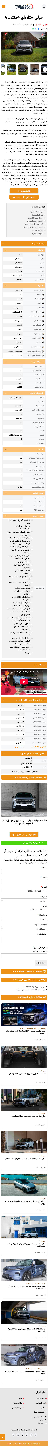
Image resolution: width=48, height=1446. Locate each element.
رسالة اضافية (42, 934)
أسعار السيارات (41, 1402)
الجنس (44, 906)
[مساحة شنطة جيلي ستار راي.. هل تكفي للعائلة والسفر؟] (24, 1057)
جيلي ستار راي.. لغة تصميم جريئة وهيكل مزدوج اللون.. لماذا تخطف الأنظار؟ (26, 1245)
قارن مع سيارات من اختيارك (26, 834)
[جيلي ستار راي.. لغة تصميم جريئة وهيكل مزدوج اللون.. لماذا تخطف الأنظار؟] (24, 1227)
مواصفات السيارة (36, 211)
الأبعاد (40, 250)
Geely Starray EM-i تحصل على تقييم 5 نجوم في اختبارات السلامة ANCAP (26, 1287)
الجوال (44, 887)
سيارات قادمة (41, 1398)
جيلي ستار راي (41, 24)
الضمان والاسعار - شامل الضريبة (33, 753)
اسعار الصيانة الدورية (35, 218)
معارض (43, 1407)
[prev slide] (3, 69)
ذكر (40, 909)
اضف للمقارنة (26, 191)
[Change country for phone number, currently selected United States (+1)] (44, 891)
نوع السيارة (42, 915)
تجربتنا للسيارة (37, 214)
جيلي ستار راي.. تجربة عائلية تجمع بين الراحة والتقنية (28, 1116)
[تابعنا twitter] (26, 1435)
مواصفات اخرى (38, 516)
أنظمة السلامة (38, 493)
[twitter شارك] (36, 29)
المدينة (43, 896)
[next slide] (45, 69)
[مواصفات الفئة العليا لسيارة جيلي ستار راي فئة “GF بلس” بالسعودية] (24, 1312)
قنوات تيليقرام (37, 233)
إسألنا (42, 1419)
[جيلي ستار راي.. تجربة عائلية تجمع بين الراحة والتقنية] (24, 1100)
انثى (32, 909)
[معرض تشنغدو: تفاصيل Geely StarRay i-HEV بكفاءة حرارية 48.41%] (24, 1014)
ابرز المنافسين (37, 230)
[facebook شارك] (38, 29)
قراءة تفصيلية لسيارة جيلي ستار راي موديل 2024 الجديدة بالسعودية (24, 821)
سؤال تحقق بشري (40, 947)
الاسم (44, 867)
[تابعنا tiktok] (13, 1435)
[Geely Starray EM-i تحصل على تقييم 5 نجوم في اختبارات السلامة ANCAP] (24, 1270)
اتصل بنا (41, 1423)
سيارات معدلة (18, 1402)
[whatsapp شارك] (33, 29)
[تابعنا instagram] (31, 1435)
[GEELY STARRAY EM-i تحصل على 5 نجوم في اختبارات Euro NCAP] (24, 1355)
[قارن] (2, 1437)
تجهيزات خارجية (37, 361)
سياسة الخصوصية (37, 1416)
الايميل (43, 877)
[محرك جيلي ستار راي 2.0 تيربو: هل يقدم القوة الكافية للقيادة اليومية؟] (24, 1185)
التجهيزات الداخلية (36, 393)
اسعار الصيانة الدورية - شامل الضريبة (31, 700)
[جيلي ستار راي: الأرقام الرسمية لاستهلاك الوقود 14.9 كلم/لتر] (24, 1142)
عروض (21, 1398)
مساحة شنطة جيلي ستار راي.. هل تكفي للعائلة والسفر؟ (27, 1073)
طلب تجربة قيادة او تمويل (33, 227)
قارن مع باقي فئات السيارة (25, 197)
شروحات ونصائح (17, 1407)
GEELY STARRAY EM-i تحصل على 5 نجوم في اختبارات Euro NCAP (25, 1372)
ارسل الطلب (40, 963)
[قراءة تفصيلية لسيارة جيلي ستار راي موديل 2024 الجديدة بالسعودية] (24, 800)
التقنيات (40, 449)
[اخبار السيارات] (24, 6)
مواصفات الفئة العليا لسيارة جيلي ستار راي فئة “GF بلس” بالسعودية (26, 1330)
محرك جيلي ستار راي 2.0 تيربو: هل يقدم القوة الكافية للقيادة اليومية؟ (25, 1202)
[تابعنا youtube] (22, 1435)
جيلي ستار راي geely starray (34, 986)
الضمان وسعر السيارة (35, 221)
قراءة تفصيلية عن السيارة (33, 224)
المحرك (40, 285)
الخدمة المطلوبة (41, 924)
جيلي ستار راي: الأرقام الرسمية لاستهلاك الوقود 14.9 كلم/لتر (25, 1158)
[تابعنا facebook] (35, 1435)
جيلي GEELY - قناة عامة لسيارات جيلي (30, 989)
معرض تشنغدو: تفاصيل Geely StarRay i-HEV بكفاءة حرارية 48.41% (25, 1032)
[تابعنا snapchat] (18, 1435)
